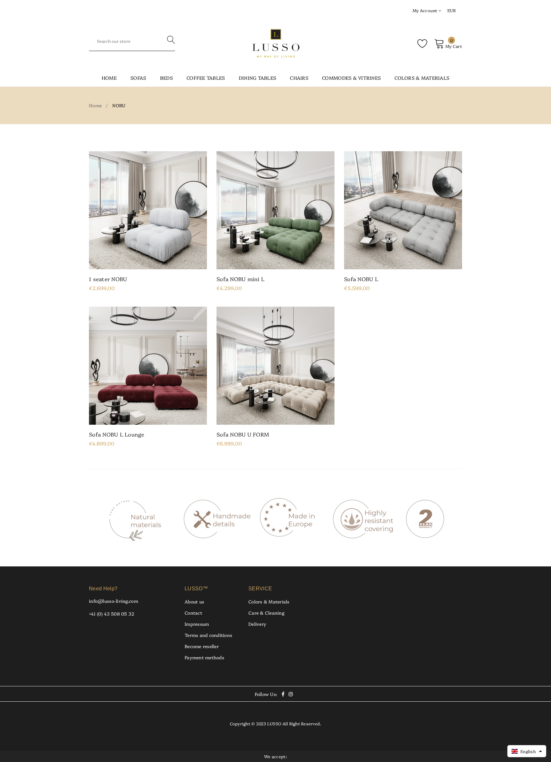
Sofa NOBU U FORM (243, 434)
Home (109, 77)
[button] (527, 751)
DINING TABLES (257, 77)
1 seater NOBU (108, 279)
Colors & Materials (269, 601)
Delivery (257, 624)
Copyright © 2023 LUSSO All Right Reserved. (275, 723)
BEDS (166, 77)
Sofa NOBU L (361, 279)
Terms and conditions (208, 635)
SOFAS (138, 77)
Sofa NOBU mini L (240, 279)
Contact (193, 612)
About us (194, 601)
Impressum (197, 624)
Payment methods (204, 657)
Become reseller (202, 646)
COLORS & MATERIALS (421, 77)
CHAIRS (299, 77)
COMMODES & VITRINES (351, 77)
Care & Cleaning (266, 612)
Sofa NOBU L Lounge (116, 434)
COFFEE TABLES (206, 77)
